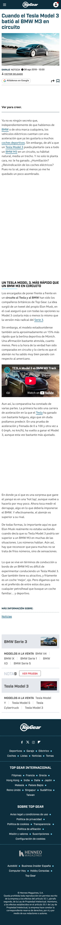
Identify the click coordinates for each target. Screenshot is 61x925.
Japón (48, 780)
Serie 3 (38, 320)
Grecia (43, 775)
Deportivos (15, 750)
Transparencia (42, 824)
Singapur (30, 789)
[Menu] (4, 4)
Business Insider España (36, 865)
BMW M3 (11, 152)
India (27, 780)
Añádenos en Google (18, 81)
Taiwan (30, 794)
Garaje (6, 69)
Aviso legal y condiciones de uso (29, 814)
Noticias (7, 616)
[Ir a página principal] (30, 5)
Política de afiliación (29, 828)
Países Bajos (35, 785)
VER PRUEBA (30, 673)
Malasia (19, 785)
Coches (11, 755)
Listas (23, 755)
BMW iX (9, 658)
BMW (5, 130)
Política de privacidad (29, 819)
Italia (37, 780)
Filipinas (16, 775)
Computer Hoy (17, 870)
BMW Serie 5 (22, 663)
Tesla (39, 413)
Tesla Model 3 (14, 147)
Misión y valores (18, 833)
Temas (50, 755)
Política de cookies (18, 824)
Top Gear (30, 875)
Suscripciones (40, 833)
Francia (30, 775)
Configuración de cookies (30, 838)
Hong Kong (12, 780)
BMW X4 (41, 653)
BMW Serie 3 (15, 641)
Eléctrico (44, 750)
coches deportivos (13, 143)
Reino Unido (14, 789)
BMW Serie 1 (28, 658)
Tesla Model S (21, 702)
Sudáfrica (46, 789)
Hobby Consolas (39, 870)
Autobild (12, 865)
